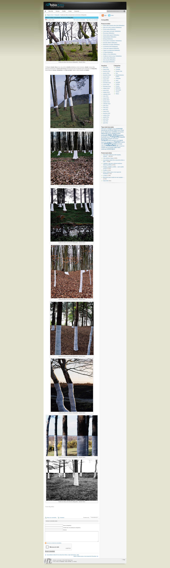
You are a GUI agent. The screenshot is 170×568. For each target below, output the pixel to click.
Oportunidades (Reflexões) (109, 37)
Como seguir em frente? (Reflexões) (112, 31)
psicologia (119, 144)
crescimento (120, 132)
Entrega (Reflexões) (108, 39)
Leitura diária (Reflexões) (109, 58)
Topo (124, 559)
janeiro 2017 (106, 80)
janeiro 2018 (106, 77)
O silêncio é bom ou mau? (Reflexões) (112, 56)
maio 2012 (105, 107)
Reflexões (118, 88)
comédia (114, 132)
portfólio (108, 143)
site (117, 146)
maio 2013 (105, 96)
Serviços (58, 11)
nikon (102, 144)
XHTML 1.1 (70, 561)
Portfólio (64, 11)
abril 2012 (105, 109)
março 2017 (106, 79)
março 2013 (106, 98)
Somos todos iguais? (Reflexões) (111, 35)
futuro (110, 140)
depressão (104, 133)
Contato (70, 11)
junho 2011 (106, 119)
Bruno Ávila (113, 130)
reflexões (111, 145)
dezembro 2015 (107, 86)
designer (118, 133)
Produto (117, 86)
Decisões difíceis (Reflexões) (110, 42)
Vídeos (117, 93)
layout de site (104, 142)
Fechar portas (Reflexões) (109, 29)
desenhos (110, 133)
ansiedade (119, 128)
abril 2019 (105, 67)
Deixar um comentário (93, 19)
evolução (104, 135)
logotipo (117, 142)
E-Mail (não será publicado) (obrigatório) (71, 527)
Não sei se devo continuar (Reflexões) (112, 27)
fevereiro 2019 (106, 71)
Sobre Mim (50, 11)
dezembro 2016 (107, 82)
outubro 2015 (106, 88)
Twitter (112, 15)
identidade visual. (115, 140)
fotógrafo (104, 140)
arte (109, 130)
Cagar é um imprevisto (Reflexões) (111, 50)
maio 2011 (105, 121)
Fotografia (57, 15)
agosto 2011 (106, 117)
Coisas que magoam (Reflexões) (111, 48)
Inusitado (118, 82)
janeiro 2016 (106, 84)
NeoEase (62, 561)
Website (65, 529)
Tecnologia (118, 90)
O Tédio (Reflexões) (108, 52)
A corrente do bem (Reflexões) (110, 46)
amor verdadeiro (108, 128)
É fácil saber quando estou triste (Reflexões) (113, 25)
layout (121, 140)
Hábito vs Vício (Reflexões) (109, 54)
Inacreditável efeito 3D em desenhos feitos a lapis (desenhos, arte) (63, 554)
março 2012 (106, 111)
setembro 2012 (106, 103)
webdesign (104, 149)
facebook (104, 137)
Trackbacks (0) (86, 517)
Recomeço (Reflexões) (108, 33)
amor (102, 128)
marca (123, 142)
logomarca (111, 142)
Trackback (62, 517)
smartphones (121, 145)
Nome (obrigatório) (67, 525)
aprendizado (104, 130)
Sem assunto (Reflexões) (109, 60)
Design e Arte (119, 71)
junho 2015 (106, 90)
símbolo (103, 147)
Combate (118, 67)
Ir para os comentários (80, 19)
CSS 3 (75, 561)
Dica (117, 73)
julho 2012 (105, 105)
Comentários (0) (94, 517)
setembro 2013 (106, 94)
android (114, 128)
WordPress (48, 560)
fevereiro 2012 (106, 113)
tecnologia (110, 147)
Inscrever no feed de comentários (54, 543)
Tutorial (117, 91)
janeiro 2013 (106, 100)
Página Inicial (46, 11)
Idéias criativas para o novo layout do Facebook (85, 556)
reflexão (103, 146)
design (114, 133)
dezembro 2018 (107, 75)
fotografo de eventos (113, 138)
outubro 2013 (106, 92)
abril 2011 (105, 123)
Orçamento (76, 11)
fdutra (108, 137)
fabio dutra (112, 135)
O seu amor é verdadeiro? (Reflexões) (112, 40)
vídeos (119, 147)
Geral (117, 80)
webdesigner (111, 149)
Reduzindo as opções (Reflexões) (111, 44)
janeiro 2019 (106, 73)
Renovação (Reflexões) (109, 61)
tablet (107, 147)
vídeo (115, 147)
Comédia (118, 69)
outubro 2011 (106, 115)
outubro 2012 (106, 101)
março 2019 (106, 69)
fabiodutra (120, 135)
